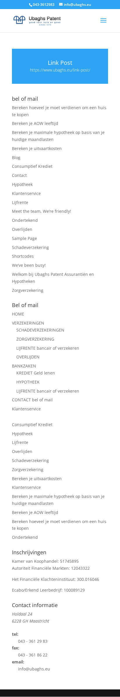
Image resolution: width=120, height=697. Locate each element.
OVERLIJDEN (28, 357)
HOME (18, 314)
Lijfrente (20, 202)
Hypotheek (22, 184)
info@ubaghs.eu (34, 669)
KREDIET (35, 373)
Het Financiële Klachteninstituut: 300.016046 (55, 579)
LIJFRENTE (47, 348)
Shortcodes (23, 256)
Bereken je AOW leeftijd (35, 123)
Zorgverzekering (27, 290)
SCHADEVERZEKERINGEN (40, 330)
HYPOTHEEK (28, 382)
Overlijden (22, 229)
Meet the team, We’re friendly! (41, 211)
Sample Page (24, 238)
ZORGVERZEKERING (35, 339)
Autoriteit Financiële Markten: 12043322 (51, 568)
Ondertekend (25, 220)
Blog (16, 157)
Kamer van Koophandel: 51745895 (45, 561)
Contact (19, 175)
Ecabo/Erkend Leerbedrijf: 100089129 (48, 590)
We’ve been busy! (29, 265)
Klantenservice (26, 193)
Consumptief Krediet (32, 166)
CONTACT (32, 399)
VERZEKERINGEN (28, 323)
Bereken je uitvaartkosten (37, 148)
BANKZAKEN (24, 366)
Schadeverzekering (30, 247)
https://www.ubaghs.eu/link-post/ (60, 70)
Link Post (60, 63)
